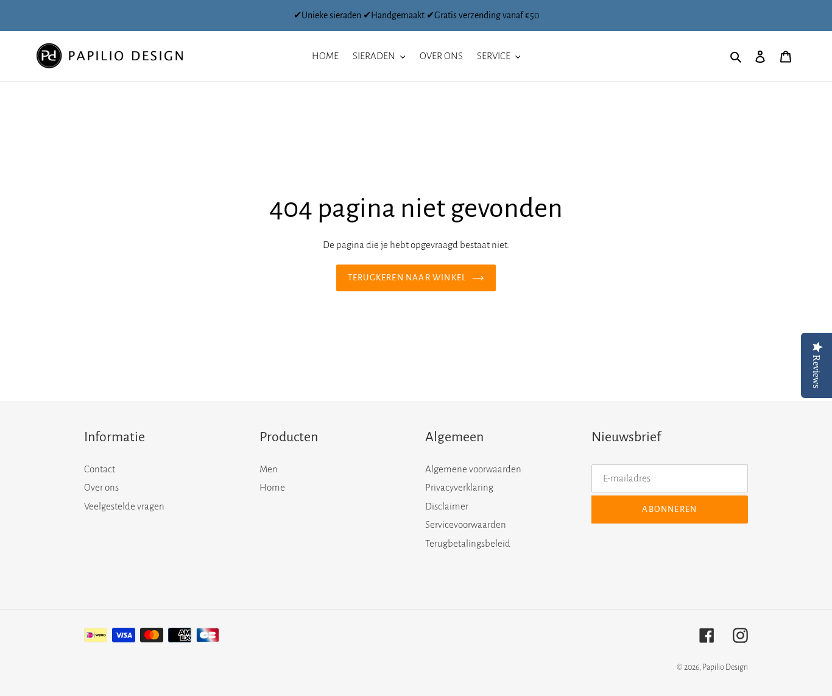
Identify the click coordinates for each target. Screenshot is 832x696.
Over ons (101, 487)
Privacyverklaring (459, 487)
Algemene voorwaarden (473, 469)
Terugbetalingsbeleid (467, 543)
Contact (99, 469)
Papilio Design (725, 667)
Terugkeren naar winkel (407, 277)
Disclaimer (446, 506)
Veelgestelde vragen (124, 506)
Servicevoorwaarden (465, 524)
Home (272, 487)
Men (268, 469)
